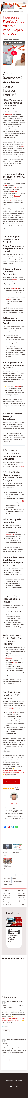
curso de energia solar (9, 875)
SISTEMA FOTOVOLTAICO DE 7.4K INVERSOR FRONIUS (7, 852)
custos (9, 299)
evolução (11, 708)
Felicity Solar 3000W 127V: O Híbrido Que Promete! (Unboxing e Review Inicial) (7, 897)
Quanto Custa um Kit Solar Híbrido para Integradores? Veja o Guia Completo (21, 897)
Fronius (14, 878)
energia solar (8, 114)
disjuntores (9, 658)
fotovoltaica (7, 878)
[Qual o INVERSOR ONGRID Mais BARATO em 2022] (17, 846)
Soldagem (14, 192)
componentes (15, 289)
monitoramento (10, 534)
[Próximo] (19, 932)
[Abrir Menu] (24, 3)
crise (13, 712)
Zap (6, 775)
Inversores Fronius (17, 881)
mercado (21, 112)
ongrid (11, 884)
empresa (6, 185)
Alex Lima (12, 942)
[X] (14, 1086)
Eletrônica (17, 196)
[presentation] (14, 922)
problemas (18, 386)
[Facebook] (11, 1086)
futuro (22, 467)
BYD (23, 501)
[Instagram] (17, 1086)
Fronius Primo (7, 881)
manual (14, 662)
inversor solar (12, 200)
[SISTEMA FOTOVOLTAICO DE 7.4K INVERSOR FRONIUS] (7, 846)
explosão (14, 280)
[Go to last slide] (9, 932)
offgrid (5, 884)
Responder (5, 1030)
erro (22, 146)
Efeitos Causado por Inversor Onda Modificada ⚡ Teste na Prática (13, 934)
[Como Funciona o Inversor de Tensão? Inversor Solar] (7, 860)
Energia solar (20, 875)
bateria (15, 187)
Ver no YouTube (11, 781)
